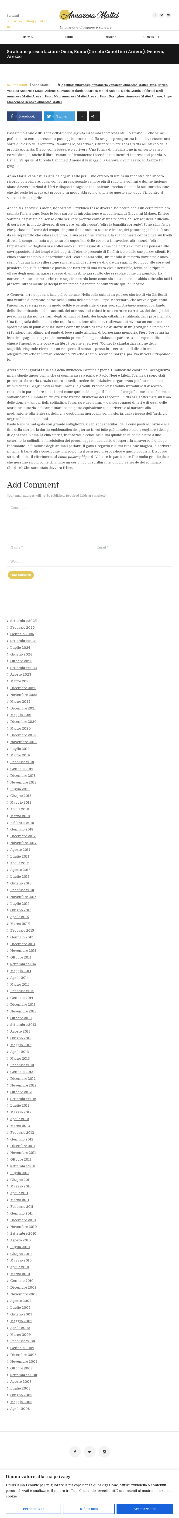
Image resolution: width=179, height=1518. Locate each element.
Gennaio (22, 634)
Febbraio (22, 627)
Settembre (23, 621)
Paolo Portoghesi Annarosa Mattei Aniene (131, 96)
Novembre (23, 695)
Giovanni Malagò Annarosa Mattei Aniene (88, 91)
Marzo (20, 681)
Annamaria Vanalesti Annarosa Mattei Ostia (123, 85)
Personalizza (33, 1509)
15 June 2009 (17, 85)
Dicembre (23, 688)
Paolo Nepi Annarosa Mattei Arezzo (71, 96)
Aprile (19, 809)
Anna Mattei (41, 85)
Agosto (20, 674)
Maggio (20, 715)
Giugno (21, 654)
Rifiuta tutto (89, 1509)
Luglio (20, 647)
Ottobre (21, 661)
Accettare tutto (145, 1509)
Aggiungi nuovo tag (75, 85)
